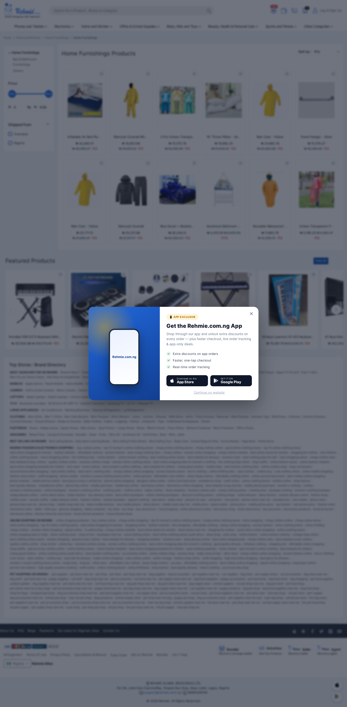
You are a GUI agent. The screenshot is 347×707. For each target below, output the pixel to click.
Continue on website (209, 392)
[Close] (252, 314)
